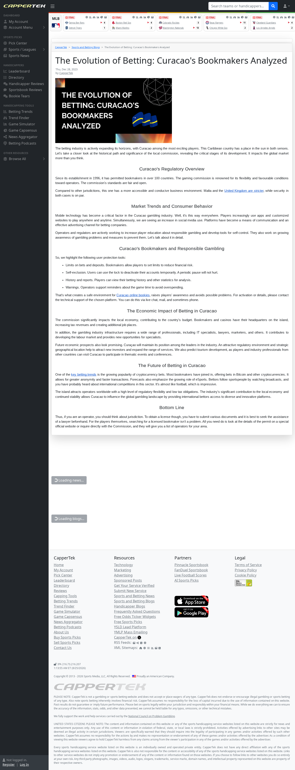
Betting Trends (21, 111)
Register (9, 764)
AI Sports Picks (186, 580)
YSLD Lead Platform (130, 627)
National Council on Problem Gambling (151, 716)
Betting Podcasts (22, 143)
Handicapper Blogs (129, 606)
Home (59, 564)
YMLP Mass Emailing (131, 632)
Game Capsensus (23, 130)
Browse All (17, 158)
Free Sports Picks (128, 621)
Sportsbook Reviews (25, 89)
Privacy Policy (246, 570)
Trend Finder (19, 117)
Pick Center (18, 43)
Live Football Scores (190, 575)
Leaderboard (19, 71)
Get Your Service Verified (134, 585)
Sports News (19, 55)
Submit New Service (130, 590)
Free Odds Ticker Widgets (135, 616)
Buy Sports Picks (67, 637)
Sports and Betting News (134, 596)
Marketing (122, 570)
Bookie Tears (19, 96)
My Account (18, 21)
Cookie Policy (245, 575)
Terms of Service (248, 564)
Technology (123, 564)
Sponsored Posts (128, 580)
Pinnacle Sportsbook (191, 564)
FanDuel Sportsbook (191, 570)
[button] (286, 6)
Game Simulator (22, 124)
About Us (61, 632)
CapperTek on (125, 637)
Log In (24, 764)
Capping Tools (65, 596)
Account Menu (21, 27)
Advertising (123, 575)
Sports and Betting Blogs (86, 47)
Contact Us (63, 647)
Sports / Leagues (22, 49)
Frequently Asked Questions (137, 611)
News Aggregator (23, 136)
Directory (16, 77)
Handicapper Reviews (26, 83)
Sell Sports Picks (67, 642)
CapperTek (61, 47)
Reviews (60, 590)
